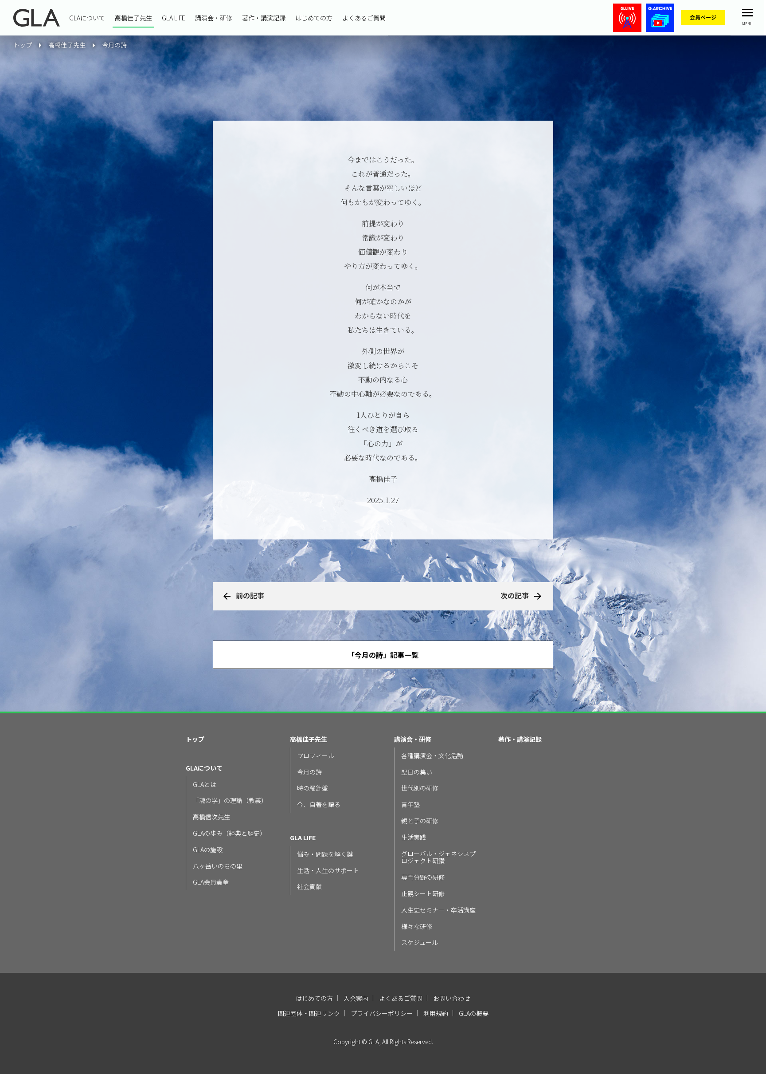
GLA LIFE (173, 17)
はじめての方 (313, 17)
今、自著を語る (318, 804)
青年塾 (410, 804)
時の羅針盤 (312, 788)
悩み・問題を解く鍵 (325, 854)
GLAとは (204, 784)
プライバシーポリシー (382, 1013)
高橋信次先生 (211, 817)
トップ (195, 739)
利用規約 (435, 1013)
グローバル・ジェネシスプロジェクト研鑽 (438, 857)
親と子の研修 (419, 821)
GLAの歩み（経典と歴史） (229, 833)
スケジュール (419, 942)
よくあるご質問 (364, 17)
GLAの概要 (474, 1013)
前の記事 (250, 595)
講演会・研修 (213, 17)
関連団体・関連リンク (309, 1013)
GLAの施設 (208, 850)
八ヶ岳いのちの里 (217, 866)
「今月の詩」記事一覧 (383, 654)
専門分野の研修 (423, 877)
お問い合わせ (451, 998)
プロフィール (315, 755)
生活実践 (413, 837)
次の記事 (514, 595)
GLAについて (87, 17)
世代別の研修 (419, 788)
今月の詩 (114, 44)
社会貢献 (309, 886)
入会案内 (356, 998)
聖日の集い (416, 772)
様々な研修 (416, 926)
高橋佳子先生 (133, 17)
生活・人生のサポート (328, 870)
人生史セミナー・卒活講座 (438, 910)
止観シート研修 (423, 893)
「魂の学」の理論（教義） (230, 800)
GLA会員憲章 (211, 882)
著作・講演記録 (263, 17)
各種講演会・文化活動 (432, 755)
